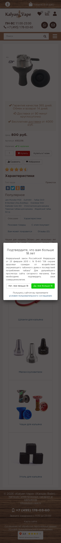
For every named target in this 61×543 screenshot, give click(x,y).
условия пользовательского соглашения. (30, 296)
